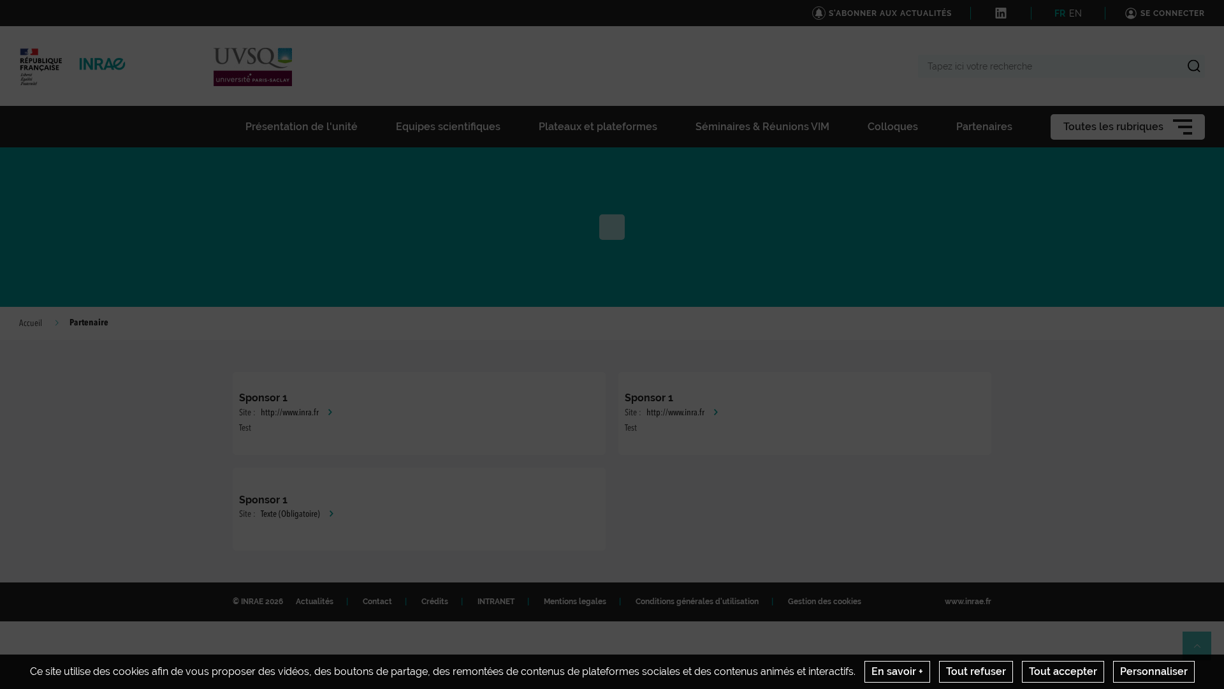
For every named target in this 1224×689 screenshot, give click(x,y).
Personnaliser (1154, 671)
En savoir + (897, 671)
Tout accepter (1063, 671)
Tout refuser (976, 671)
